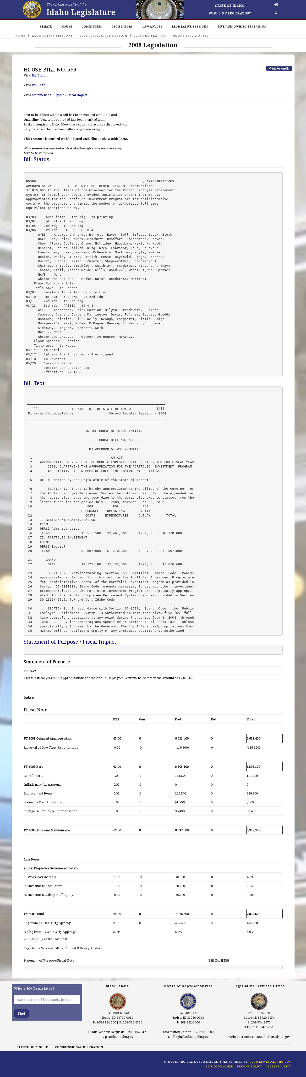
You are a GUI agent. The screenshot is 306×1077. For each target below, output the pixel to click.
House (66, 26)
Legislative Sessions (190, 26)
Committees (92, 26)
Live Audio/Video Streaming (242, 26)
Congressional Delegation (79, 1047)
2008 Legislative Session (103, 35)
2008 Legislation (150, 35)
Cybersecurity (278, 1066)
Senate (46, 26)
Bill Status (39, 75)
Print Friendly (279, 68)
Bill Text (38, 85)
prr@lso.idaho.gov (119, 1036)
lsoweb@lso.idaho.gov (273, 1036)
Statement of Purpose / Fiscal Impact (59, 95)
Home (20, 35)
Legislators (122, 26)
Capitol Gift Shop (32, 1047)
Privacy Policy (249, 1066)
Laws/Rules (152, 26)
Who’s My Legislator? (230, 13)
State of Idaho (230, 5)
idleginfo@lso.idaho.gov (190, 1036)
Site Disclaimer (219, 1066)
